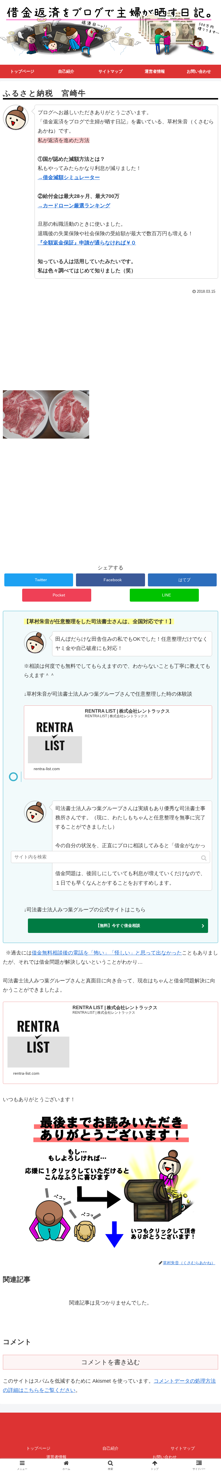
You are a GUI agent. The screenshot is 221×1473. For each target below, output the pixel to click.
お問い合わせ (165, 1457)
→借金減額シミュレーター (69, 177)
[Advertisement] (110, 339)
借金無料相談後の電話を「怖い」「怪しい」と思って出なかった (107, 953)
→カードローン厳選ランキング (74, 205)
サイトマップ (183, 1448)
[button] (204, 858)
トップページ (38, 1448)
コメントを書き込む (110, 1362)
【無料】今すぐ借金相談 (118, 925)
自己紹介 (110, 1448)
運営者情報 (56, 1457)
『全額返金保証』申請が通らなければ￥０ (87, 243)
